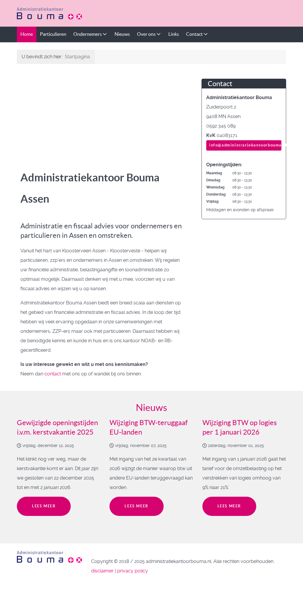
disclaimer (102, 571)
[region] (102, 114)
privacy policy (132, 571)
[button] (23, 113)
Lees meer (44, 506)
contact (52, 374)
